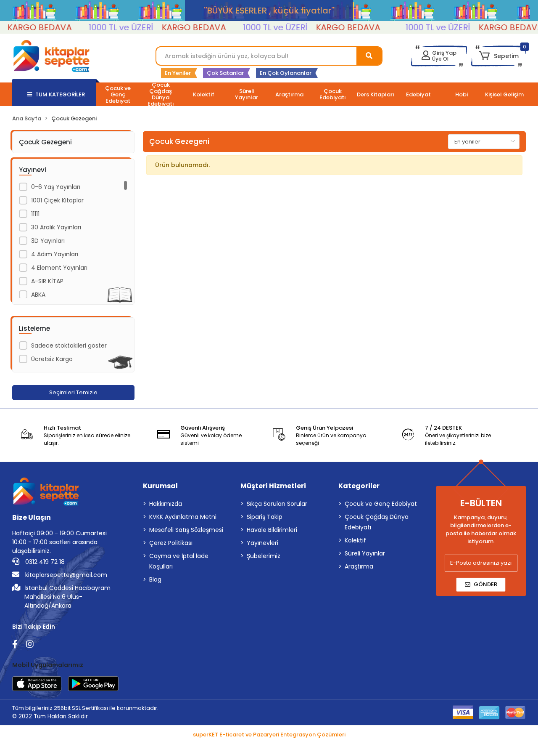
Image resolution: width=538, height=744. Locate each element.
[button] (498, 55)
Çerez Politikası (171, 543)
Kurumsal (160, 486)
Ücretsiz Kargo (52, 359)
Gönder (485, 584)
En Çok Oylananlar (285, 73)
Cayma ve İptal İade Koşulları (178, 561)
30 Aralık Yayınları (56, 227)
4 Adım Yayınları (54, 254)
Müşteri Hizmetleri (273, 486)
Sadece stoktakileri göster (69, 345)
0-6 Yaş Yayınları (55, 187)
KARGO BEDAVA (185, 27)
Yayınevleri (262, 543)
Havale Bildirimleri (272, 530)
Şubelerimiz (263, 556)
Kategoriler (359, 486)
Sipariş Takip (264, 517)
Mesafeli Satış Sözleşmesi (186, 530)
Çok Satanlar (225, 73)
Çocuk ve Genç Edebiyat (381, 504)
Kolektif (355, 540)
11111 (35, 214)
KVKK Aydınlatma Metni (182, 517)
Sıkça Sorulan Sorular (277, 504)
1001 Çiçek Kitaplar (57, 200)
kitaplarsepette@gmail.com (65, 575)
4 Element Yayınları (59, 267)
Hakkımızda (165, 504)
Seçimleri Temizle (73, 392)
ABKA (38, 294)
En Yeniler (178, 73)
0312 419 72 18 (44, 562)
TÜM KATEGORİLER (60, 94)
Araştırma (359, 566)
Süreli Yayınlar (365, 553)
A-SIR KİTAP (47, 281)
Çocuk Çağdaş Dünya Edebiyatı (377, 522)
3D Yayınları (48, 240)
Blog (155, 579)
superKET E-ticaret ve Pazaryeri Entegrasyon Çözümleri (269, 735)
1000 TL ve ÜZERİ (111, 27)
